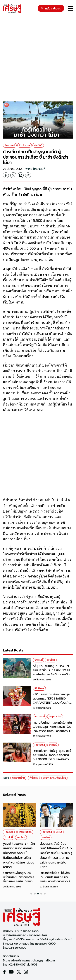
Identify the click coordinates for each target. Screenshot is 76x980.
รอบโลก (51, 660)
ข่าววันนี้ (38, 145)
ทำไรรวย (34, 778)
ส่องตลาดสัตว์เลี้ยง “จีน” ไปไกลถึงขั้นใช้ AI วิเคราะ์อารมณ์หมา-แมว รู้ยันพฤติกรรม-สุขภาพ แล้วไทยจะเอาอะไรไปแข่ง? (56, 855)
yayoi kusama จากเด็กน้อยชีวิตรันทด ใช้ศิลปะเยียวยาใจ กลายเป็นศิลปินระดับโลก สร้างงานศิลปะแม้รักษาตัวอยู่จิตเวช (19, 855)
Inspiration (55, 716)
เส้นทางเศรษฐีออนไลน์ (54, 778)
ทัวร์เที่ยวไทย (18, 778)
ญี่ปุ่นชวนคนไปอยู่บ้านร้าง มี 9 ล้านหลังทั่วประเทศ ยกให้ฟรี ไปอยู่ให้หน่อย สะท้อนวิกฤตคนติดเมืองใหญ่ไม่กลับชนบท (51, 672)
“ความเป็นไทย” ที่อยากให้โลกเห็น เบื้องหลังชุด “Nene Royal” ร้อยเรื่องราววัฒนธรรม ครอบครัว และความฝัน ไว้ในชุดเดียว (53, 728)
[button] (31, 893)
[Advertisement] (38, 58)
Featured (10, 145)
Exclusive (24, 145)
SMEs (59, 832)
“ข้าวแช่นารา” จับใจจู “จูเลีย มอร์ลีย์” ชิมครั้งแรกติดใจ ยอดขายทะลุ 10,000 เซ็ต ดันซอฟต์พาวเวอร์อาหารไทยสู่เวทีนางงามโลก (52, 756)
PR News (39, 688)
